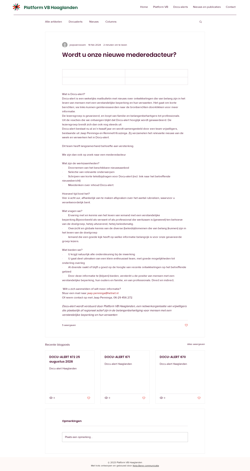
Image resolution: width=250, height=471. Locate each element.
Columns (110, 21)
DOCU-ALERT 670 (173, 357)
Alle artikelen (53, 21)
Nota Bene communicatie (146, 465)
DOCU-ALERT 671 (117, 357)
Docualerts (75, 21)
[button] (200, 21)
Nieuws (94, 21)
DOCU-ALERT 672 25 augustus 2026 (64, 359)
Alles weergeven (196, 344)
